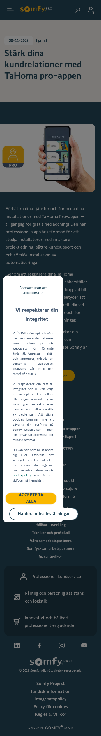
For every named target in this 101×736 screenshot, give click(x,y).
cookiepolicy (23, 475)
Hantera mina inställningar (44, 513)
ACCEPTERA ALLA (31, 498)
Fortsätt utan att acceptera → (33, 290)
